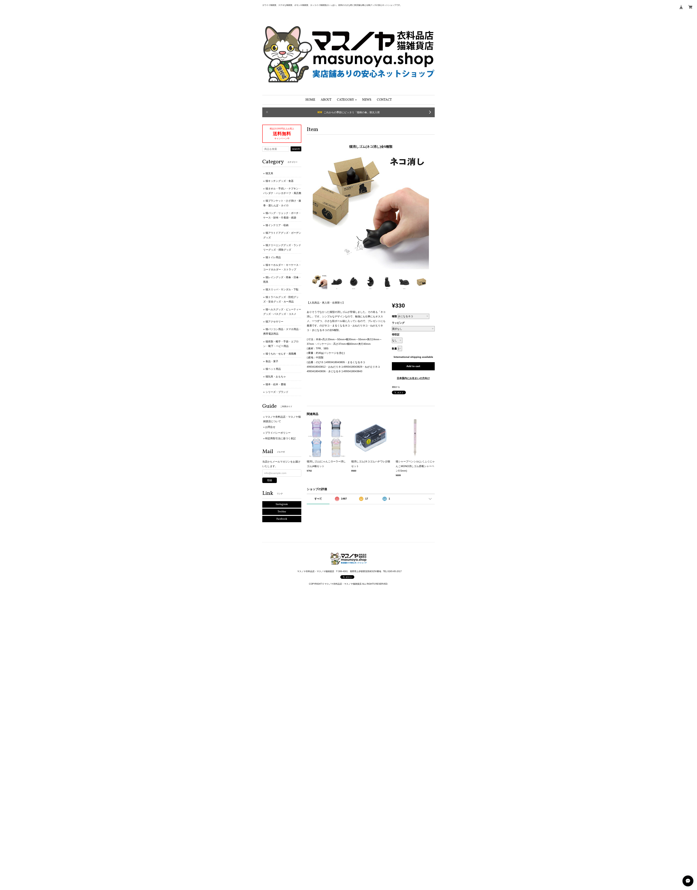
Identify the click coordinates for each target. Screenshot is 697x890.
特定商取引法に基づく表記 (280, 438)
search (296, 148)
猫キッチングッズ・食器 (280, 180)
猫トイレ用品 (273, 257)
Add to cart (413, 366)
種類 (394, 316)
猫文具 (269, 173)
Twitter (282, 511)
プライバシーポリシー (278, 432)
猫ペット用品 (273, 368)
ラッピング (398, 322)
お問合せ (270, 426)
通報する (396, 387)
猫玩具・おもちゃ (276, 376)
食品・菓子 (272, 361)
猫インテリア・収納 (277, 225)
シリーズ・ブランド (277, 391)
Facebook (281, 519)
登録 (269, 480)
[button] (346, 100)
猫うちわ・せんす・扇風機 (281, 353)
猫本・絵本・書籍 (276, 384)
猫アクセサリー (274, 321)
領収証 (396, 334)
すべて (318, 498)
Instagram (282, 504)
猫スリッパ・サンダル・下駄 (282, 289)
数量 (394, 348)
